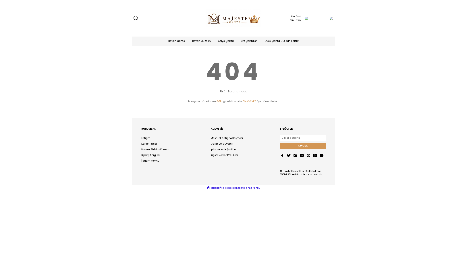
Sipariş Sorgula (150, 155)
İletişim (145, 138)
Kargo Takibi (149, 144)
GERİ (219, 101)
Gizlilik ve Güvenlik (222, 144)
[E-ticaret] (233, 188)
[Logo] (233, 18)
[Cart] (324, 18)
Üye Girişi (296, 16)
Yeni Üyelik (295, 20)
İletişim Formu (150, 161)
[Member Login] (306, 18)
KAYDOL (303, 146)
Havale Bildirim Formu (155, 149)
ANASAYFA (249, 101)
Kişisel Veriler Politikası (224, 155)
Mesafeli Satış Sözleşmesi (227, 138)
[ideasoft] (214, 188)
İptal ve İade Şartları (223, 149)
